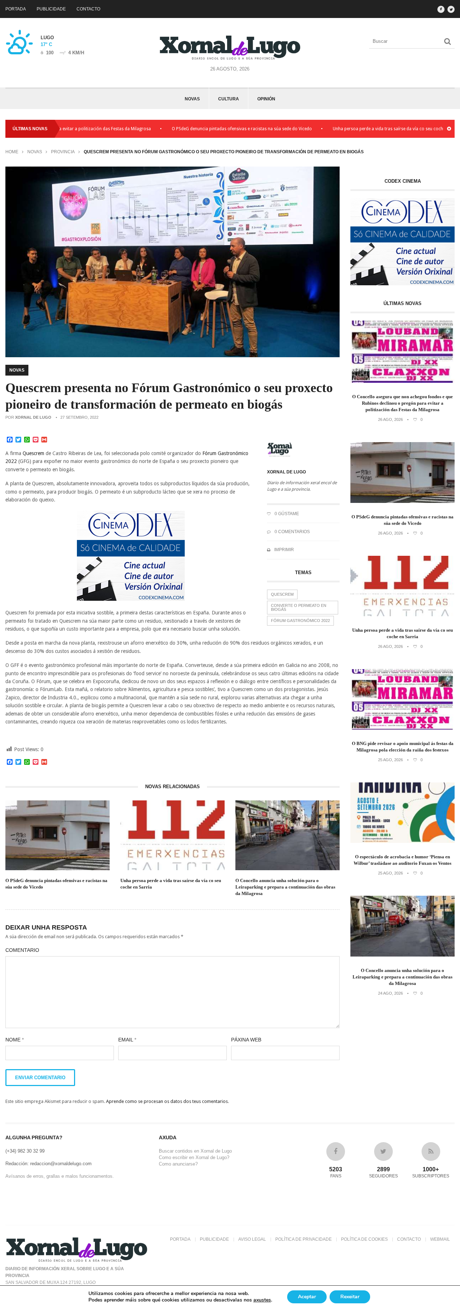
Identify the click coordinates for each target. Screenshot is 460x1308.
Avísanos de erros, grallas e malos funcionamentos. (59, 1176)
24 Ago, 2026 (390, 993)
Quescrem (282, 594)
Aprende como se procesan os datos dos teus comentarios (167, 1101)
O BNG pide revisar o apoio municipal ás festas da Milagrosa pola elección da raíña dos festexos (403, 747)
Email (127, 1039)
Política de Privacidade (303, 1239)
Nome (14, 1039)
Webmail (440, 1239)
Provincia (63, 151)
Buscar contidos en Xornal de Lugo (195, 1151)
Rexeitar (349, 1296)
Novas (192, 98)
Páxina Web (246, 1039)
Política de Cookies (364, 1239)
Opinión (266, 98)
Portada (15, 9)
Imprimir (283, 549)
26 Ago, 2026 (390, 419)
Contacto (88, 9)
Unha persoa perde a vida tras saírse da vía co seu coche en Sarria (364, 128)
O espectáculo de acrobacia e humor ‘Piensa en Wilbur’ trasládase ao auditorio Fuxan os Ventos (402, 860)
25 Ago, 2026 (390, 760)
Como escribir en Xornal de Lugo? (194, 1157)
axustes (262, 1300)
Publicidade (51, 9)
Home (11, 151)
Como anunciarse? (178, 1164)
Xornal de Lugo (33, 417)
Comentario (22, 950)
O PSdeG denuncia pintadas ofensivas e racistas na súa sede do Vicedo (207, 128)
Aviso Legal (252, 1239)
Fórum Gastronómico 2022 (300, 620)
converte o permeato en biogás (298, 607)
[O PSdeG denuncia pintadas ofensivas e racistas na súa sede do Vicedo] (402, 501)
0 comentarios (291, 531)
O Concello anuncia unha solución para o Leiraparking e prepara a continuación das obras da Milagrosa (285, 887)
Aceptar (307, 1296)
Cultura (228, 98)
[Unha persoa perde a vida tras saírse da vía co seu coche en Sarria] (402, 614)
